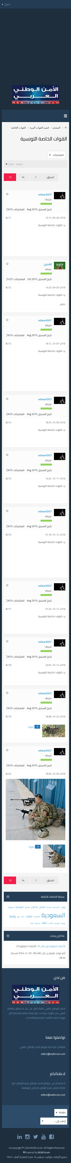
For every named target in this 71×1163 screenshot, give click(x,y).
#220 (8, 773)
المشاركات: (18, 209)
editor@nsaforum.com (53, 1054)
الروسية (19, 907)
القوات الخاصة (18, 127)
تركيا (22, 916)
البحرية (49, 907)
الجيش (42, 907)
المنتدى (56, 127)
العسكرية (37, 916)
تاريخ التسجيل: (44, 209)
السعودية (53, 915)
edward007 (45, 194)
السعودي (11, 907)
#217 (8, 609)
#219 (8, 716)
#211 (8, 217)
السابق (50, 177)
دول (18, 916)
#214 (8, 422)
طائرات (50, 923)
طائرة (44, 923)
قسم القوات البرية (39, 127)
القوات (28, 916)
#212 (8, 287)
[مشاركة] (7, 209)
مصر (32, 923)
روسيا (12, 916)
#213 (8, 343)
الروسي (27, 907)
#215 (8, 478)
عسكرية (38, 923)
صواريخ (57, 923)
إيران (63, 907)
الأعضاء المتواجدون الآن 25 (51, 946)
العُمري (48, 264)
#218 (8, 665)
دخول (7, 4)
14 (23, 177)
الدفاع (34, 907)
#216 (8, 534)
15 (10, 177)
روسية (63, 923)
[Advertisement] (35, 44)
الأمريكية (56, 907)
